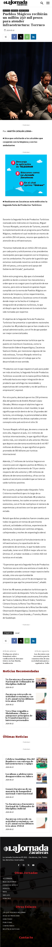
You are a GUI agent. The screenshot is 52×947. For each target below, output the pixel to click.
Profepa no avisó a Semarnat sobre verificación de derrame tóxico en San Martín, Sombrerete (13, 658)
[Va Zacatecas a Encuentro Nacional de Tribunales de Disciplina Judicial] (41, 683)
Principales (23, 11)
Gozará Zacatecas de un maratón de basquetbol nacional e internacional (19, 791)
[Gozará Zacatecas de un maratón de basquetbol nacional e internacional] (41, 793)
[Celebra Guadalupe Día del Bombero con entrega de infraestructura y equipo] (41, 763)
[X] (20, 37)
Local (17, 633)
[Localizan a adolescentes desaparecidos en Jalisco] (41, 778)
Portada (14, 11)
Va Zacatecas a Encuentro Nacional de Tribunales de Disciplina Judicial (20, 681)
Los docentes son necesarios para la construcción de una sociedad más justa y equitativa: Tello (40, 658)
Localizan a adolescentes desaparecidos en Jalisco (19, 775)
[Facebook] (14, 37)
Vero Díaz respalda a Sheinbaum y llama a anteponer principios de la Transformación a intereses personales (19, 716)
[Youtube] (33, 865)
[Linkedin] (33, 37)
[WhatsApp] (27, 37)
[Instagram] (23, 865)
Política (6, 11)
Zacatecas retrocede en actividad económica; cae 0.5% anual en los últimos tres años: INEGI (20, 698)
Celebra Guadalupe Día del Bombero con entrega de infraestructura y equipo (20, 761)
